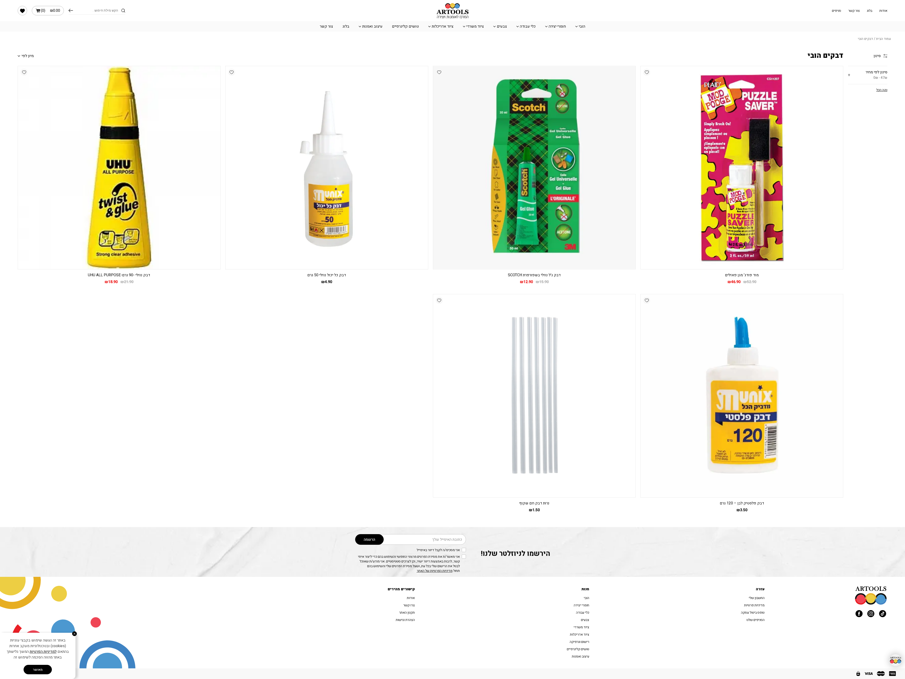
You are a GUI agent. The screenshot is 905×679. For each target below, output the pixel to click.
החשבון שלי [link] (757, 597)
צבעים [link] (502, 26)
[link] (22, 10)
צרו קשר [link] (409, 605)
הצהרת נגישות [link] (405, 619)
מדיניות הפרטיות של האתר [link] (434, 570)
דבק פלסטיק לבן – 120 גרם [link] (742, 503)
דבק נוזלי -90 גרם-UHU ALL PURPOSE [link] (119, 275)
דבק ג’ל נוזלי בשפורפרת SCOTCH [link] (534, 275)
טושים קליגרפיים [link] (405, 26)
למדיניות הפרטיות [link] (43, 651)
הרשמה (369, 539)
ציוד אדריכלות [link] (442, 26)
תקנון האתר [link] (407, 612)
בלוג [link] (869, 10)
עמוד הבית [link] (883, 38)
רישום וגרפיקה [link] (579, 641)
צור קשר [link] (854, 10)
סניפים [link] (836, 10)
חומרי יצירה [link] (557, 26)
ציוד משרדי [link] (475, 26)
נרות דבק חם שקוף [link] (534, 503)
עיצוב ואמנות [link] (372, 26)
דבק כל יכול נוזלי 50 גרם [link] (326, 275)
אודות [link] (883, 10)
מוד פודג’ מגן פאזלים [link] (742, 275)
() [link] (50, 10)
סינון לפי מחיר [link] (876, 74)
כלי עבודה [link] (528, 26)
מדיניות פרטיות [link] (754, 605)
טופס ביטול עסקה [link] (753, 612)
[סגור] (74, 633)
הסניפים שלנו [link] (755, 619)
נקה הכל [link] (881, 90)
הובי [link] (582, 26)
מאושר (38, 669)
